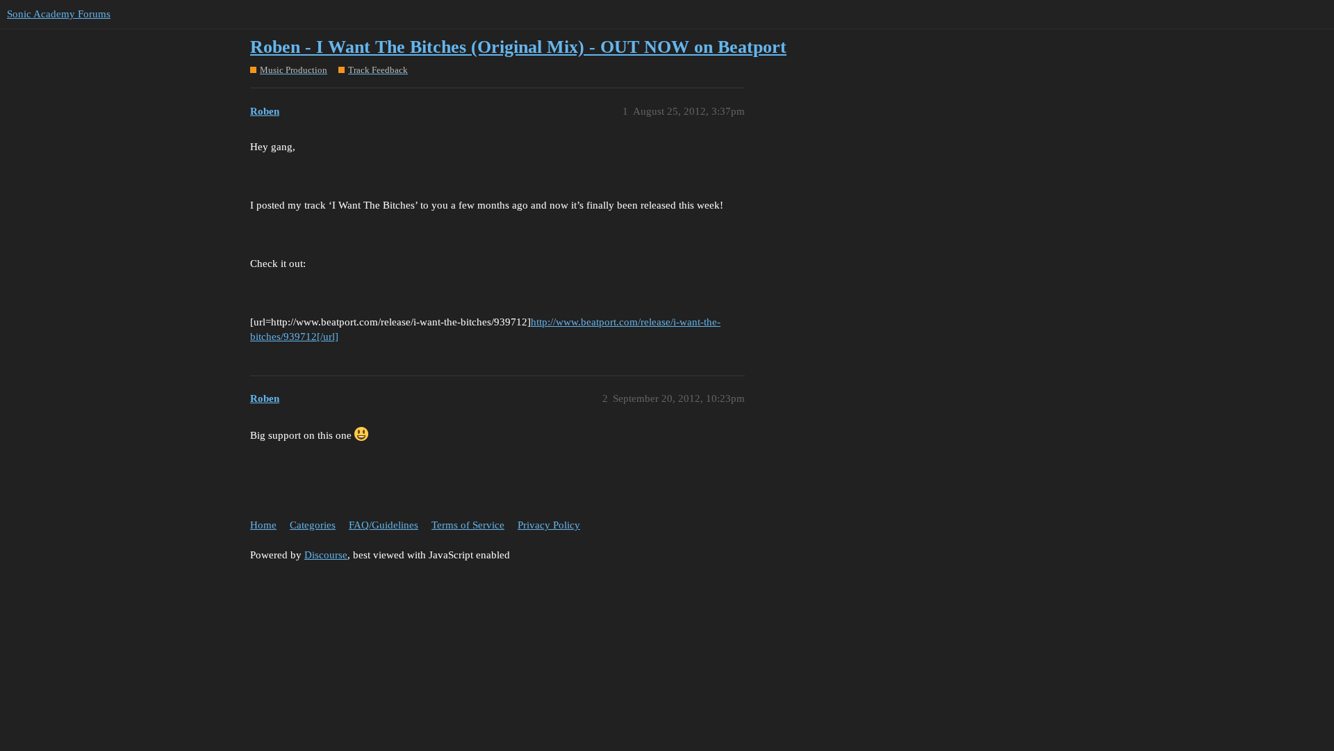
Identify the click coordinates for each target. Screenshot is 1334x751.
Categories (313, 525)
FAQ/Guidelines (383, 525)
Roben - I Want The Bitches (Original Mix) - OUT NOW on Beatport (518, 47)
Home (263, 525)
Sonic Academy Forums (58, 13)
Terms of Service (467, 525)
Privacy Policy (549, 525)
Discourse (325, 554)
